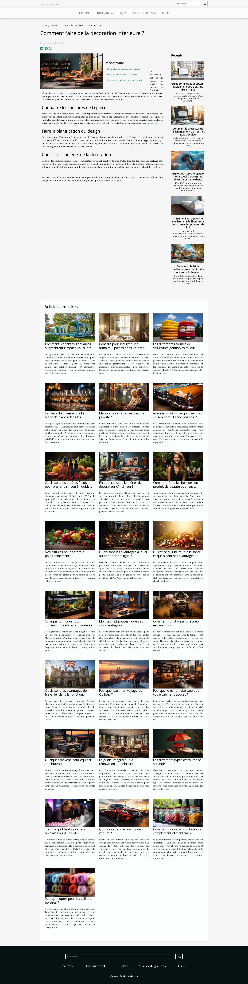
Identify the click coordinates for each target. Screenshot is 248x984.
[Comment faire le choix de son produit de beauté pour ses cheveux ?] (178, 466)
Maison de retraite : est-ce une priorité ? (121, 415)
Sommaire (116, 63)
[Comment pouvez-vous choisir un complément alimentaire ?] (178, 812)
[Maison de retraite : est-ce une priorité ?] (124, 396)
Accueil (43, 25)
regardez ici (150, 123)
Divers (166, 13)
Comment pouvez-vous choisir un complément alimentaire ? (177, 831)
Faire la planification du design (122, 74)
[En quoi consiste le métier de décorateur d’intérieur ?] (124, 466)
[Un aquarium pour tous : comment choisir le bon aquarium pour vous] (70, 604)
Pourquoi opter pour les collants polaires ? (68, 900)
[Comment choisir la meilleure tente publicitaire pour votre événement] (187, 253)
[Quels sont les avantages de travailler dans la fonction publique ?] (70, 674)
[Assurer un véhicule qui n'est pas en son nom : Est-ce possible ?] (178, 396)
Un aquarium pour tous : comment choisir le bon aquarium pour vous (70, 625)
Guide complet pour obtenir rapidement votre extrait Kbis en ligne (187, 86)
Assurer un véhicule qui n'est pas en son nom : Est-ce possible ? (177, 415)
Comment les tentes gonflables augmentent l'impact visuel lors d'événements (68, 348)
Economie (84, 13)
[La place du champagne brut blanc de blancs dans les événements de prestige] (70, 396)
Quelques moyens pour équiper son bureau (68, 762)
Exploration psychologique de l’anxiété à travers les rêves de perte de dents (188, 176)
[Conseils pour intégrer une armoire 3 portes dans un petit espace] (124, 327)
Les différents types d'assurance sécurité (177, 762)
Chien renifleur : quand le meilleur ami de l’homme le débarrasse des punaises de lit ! (188, 223)
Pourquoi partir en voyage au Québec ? (120, 692)
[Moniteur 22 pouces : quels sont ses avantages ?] (124, 604)
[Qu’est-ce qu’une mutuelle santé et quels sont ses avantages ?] (178, 535)
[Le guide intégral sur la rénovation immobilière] (124, 743)
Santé (123, 13)
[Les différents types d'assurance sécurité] (178, 743)
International (105, 13)
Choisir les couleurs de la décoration (125, 80)
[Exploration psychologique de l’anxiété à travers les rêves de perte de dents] (187, 160)
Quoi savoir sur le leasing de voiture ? (120, 831)
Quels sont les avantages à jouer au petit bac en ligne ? (123, 554)
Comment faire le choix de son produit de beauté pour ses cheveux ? (175, 486)
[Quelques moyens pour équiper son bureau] (70, 743)
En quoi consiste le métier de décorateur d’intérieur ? (120, 484)
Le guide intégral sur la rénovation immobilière (116, 762)
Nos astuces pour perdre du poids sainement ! (65, 554)
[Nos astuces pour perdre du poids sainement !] (70, 535)
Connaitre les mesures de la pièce (123, 69)
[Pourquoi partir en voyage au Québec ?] (124, 674)
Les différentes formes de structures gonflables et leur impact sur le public (174, 348)
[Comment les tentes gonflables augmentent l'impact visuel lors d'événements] (70, 327)
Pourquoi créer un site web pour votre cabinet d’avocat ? (177, 692)
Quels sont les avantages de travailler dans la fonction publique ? (66, 694)
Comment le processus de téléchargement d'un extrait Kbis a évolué (188, 131)
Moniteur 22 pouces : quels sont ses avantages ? (123, 623)
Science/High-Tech (144, 13)
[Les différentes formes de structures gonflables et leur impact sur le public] (178, 327)
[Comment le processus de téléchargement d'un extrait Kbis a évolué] (187, 115)
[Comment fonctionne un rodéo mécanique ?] (178, 604)
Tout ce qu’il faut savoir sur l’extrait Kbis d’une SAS (65, 831)
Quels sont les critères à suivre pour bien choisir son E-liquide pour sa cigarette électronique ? (68, 486)
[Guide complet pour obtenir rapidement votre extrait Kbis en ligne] (187, 70)
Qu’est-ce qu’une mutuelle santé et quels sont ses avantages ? (177, 554)
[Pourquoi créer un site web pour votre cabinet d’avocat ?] (178, 674)
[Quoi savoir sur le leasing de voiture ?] (124, 812)
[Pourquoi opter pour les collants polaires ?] (70, 882)
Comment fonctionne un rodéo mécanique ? (176, 623)
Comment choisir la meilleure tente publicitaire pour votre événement (188, 269)
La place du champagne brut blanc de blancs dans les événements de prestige (66, 417)
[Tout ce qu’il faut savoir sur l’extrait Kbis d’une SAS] (70, 812)
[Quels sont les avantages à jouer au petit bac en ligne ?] (124, 535)
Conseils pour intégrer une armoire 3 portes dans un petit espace (122, 348)
